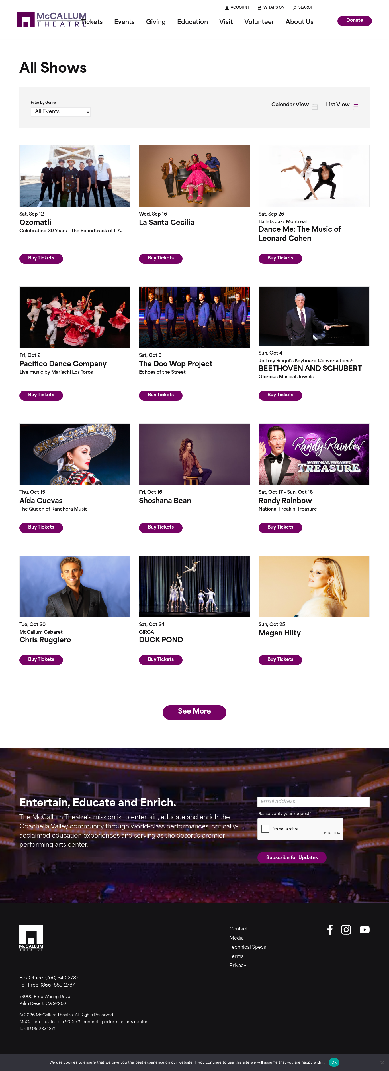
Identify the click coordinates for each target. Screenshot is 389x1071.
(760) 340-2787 (62, 978)
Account (240, 7)
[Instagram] (346, 930)
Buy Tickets (41, 258)
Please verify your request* (284, 814)
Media (237, 938)
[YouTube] (365, 930)
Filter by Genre (43, 103)
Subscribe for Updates (292, 858)
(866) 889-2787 (58, 985)
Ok (334, 1062)
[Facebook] (330, 930)
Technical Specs (248, 947)
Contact (239, 929)
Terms (236, 956)
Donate (354, 20)
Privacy (238, 966)
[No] (382, 1062)
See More (194, 711)
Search (306, 7)
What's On (273, 7)
